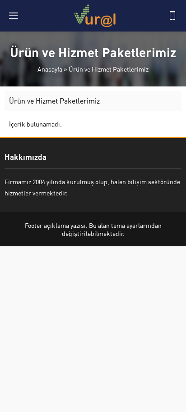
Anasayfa (49, 69)
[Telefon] (172, 16)
